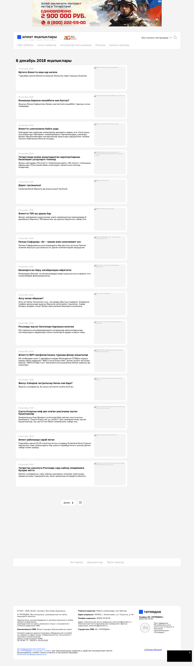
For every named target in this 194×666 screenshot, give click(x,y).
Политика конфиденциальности (32, 654)
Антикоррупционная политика (31, 649)
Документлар (95, 562)
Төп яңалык (76, 562)
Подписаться (178, 658)
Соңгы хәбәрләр (46, 45)
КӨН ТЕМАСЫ (25, 45)
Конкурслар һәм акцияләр (75, 45)
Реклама (100, 45)
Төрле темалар (115, 562)
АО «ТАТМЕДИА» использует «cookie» (34, 650)
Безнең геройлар (119, 45)
